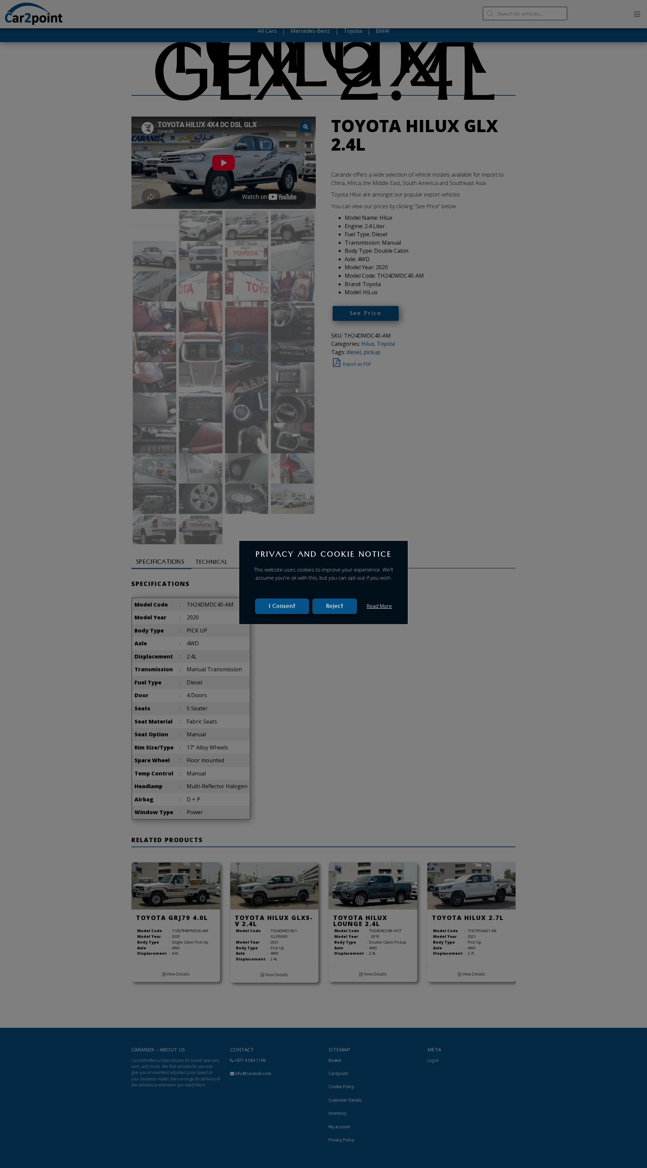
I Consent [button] (282, 607)
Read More (379, 605)
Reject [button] (334, 607)
